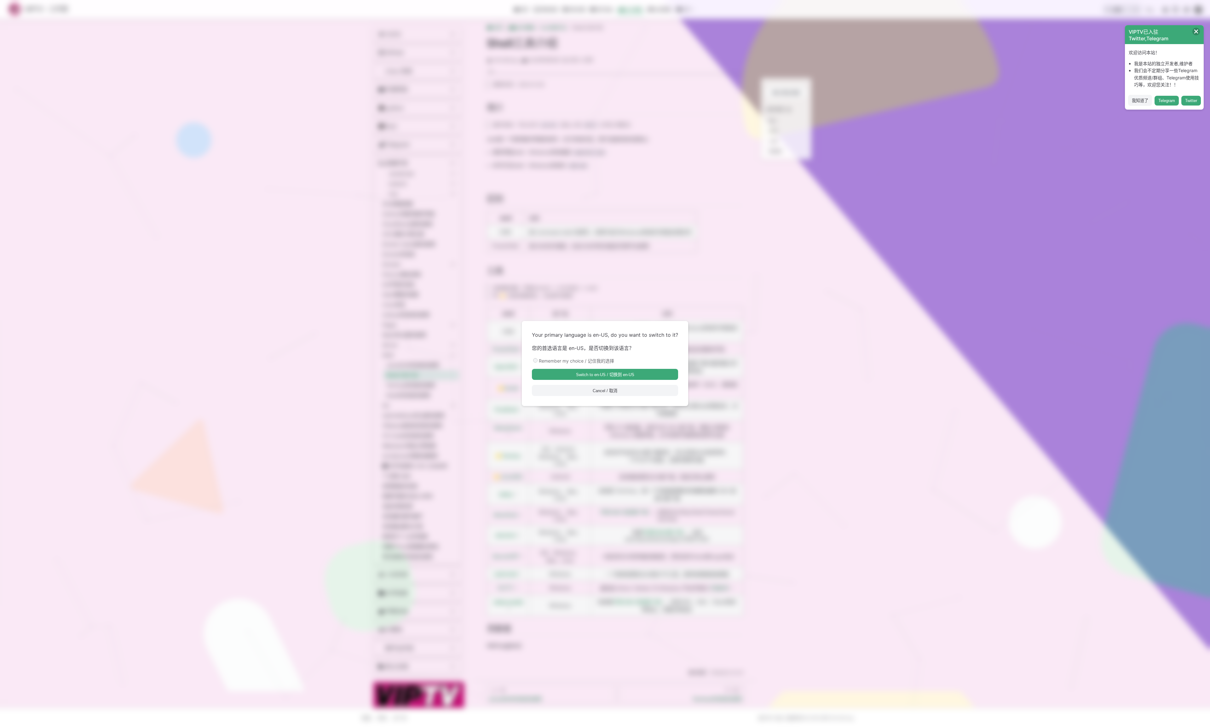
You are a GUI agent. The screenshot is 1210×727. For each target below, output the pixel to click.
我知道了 (1140, 100)
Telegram (1166, 100)
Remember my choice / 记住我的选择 (576, 361)
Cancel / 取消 (605, 390)
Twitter (1191, 100)
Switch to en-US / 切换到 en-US (605, 374)
